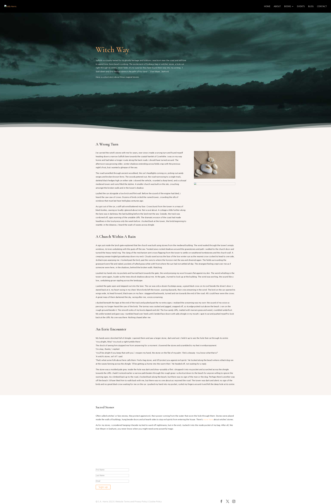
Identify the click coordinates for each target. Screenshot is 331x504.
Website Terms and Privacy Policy (131, 502)
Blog (311, 6)
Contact (322, 6)
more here (208, 419)
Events (301, 6)
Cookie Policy (155, 502)
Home (267, 6)
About (277, 6)
